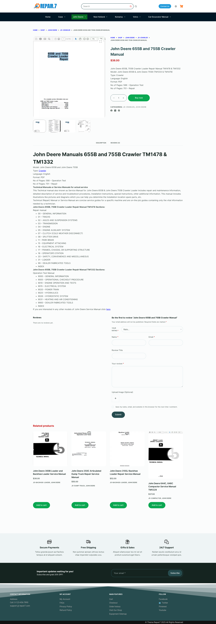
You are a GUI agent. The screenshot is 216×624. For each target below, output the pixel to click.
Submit (118, 414)
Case (60, 17)
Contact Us (164, 6)
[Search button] (130, 6)
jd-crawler (128, 107)
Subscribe (175, 573)
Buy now (139, 98)
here (108, 309)
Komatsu (119, 17)
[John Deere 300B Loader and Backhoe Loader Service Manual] (50, 448)
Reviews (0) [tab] (115, 143)
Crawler (42, 170)
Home (47, 17)
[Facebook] (111, 110)
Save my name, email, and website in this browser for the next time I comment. (147, 407)
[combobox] (104, 6)
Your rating (115, 329)
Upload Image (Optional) (122, 392)
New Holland (99, 17)
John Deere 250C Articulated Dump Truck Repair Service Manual (86, 474)
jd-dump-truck (78, 486)
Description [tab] (101, 143)
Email (152, 337)
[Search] (136, 6)
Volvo (135, 17)
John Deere (78, 17)
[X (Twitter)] (115, 110)
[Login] (176, 6)
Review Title (117, 350)
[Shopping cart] (181, 6)
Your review (118, 363)
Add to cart (41, 505)
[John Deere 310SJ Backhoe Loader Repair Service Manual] (127, 448)
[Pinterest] (119, 110)
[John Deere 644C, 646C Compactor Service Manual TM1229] (165, 455)
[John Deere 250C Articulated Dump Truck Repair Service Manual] (89, 448)
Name (115, 337)
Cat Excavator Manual (158, 17)
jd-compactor (154, 498)
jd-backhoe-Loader (41, 482)
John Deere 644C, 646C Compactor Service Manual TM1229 (162, 486)
